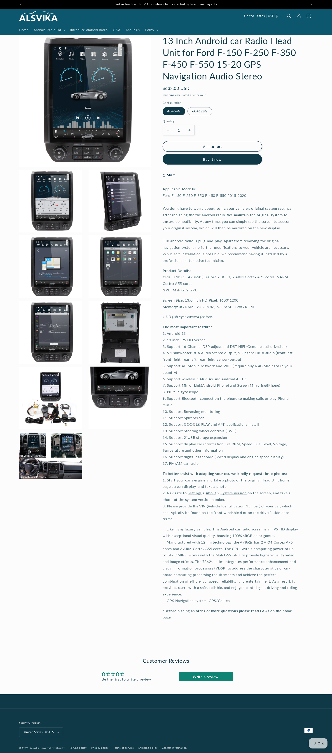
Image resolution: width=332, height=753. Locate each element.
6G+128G (199, 111)
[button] (49, 30)
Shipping (169, 95)
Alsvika (34, 747)
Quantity (169, 121)
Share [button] (171, 175)
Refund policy (78, 747)
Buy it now (212, 159)
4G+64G (173, 111)
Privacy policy (100, 747)
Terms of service (123, 747)
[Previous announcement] (21, 4)
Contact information (174, 747)
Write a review (205, 676)
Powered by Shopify (52, 747)
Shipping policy (148, 747)
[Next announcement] (311, 4)
